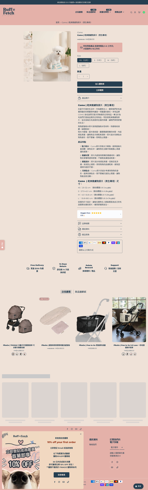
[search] (131, 12)
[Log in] (135, 12)
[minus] (79, 76)
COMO (81, 114)
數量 (79, 71)
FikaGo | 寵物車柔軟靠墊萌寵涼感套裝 (55, 345)
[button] (99, 84)
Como (80, 32)
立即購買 (99, 90)
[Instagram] (72, 429)
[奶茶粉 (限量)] (24, 354)
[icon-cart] (139, 12)
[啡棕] (13, 354)
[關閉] (81, 434)
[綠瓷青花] (17, 354)
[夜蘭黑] (20, 354)
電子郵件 (114, 447)
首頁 (57, 22)
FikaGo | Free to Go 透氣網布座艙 (92, 345)
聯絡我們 (93, 444)
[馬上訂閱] (122, 447)
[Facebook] (67, 429)
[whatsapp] (144, 12)
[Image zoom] (52, 56)
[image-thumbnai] (28, 35)
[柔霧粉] (131, 354)
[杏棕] (135, 354)
